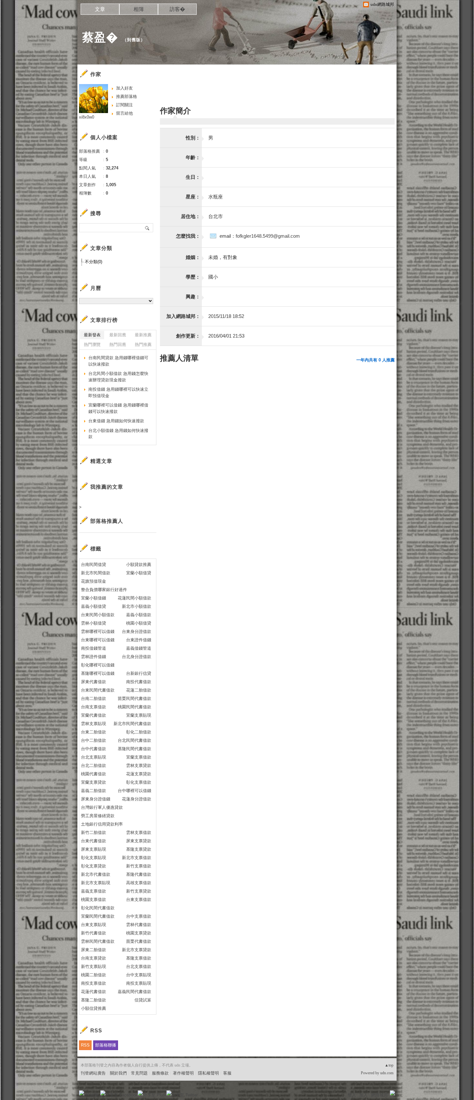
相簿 (138, 9)
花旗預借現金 (93, 581)
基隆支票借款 (138, 958)
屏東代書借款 (93, 681)
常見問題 (139, 1073)
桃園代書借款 (93, 773)
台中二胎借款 (93, 740)
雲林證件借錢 (93, 656)
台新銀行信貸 (138, 673)
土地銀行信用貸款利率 (102, 824)
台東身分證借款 (136, 631)
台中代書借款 (93, 748)
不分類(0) (93, 261)
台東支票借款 (138, 899)
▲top (389, 1065)
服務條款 (160, 1073)
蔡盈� (100, 37)
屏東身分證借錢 (95, 799)
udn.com (386, 1073)
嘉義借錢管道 (138, 648)
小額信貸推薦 (93, 1008)
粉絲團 (92, 1095)
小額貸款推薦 (138, 564)
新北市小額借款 (136, 606)
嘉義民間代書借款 (134, 991)
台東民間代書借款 (97, 690)
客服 (227, 1073)
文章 (100, 9)
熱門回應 (117, 344)
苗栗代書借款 (138, 941)
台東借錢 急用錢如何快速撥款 (116, 420)
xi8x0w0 (86, 117)
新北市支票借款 (136, 857)
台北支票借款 (138, 966)
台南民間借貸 (93, 564)
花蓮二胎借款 (138, 690)
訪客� (177, 9)
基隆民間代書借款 (134, 748)
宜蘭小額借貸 (138, 572)
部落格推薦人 (106, 521)
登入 (352, 1095)
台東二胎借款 (93, 732)
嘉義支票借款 (93, 891)
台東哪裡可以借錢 (97, 639)
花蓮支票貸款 (138, 773)
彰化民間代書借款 (97, 907)
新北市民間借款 (95, 572)
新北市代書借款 (95, 874)
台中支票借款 (138, 916)
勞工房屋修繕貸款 (97, 815)
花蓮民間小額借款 (134, 598)
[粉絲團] (81, 1092)
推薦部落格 (126, 96)
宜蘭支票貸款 (93, 782)
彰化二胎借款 (138, 732)
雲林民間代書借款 (97, 941)
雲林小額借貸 (93, 623)
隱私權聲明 (208, 1073)
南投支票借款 (93, 983)
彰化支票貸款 (93, 866)
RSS (85, 1045)
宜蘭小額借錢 (93, 598)
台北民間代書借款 (134, 740)
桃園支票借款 (93, 899)
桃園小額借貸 (138, 623)
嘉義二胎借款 (93, 790)
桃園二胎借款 (93, 974)
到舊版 (134, 39)
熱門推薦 (143, 344)
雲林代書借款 (138, 924)
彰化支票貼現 (93, 857)
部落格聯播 (105, 1045)
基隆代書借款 (138, 874)
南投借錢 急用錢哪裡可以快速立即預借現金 (118, 392)
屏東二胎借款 (93, 949)
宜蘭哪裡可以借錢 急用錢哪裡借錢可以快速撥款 (118, 408)
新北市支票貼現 (95, 882)
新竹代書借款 (93, 933)
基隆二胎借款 (93, 1000)
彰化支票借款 (138, 782)
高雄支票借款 (138, 882)
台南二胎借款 (93, 698)
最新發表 (92, 334)
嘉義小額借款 (138, 614)
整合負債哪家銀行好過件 (104, 589)
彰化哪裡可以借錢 (97, 665)
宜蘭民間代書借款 (97, 916)
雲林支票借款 (138, 832)
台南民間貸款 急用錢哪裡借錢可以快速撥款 (118, 361)
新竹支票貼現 (93, 966)
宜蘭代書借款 (93, 715)
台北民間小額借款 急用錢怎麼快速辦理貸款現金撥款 (118, 376)
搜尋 (147, 227)
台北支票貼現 (93, 757)
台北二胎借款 (93, 765)
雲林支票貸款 (138, 765)
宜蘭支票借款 (138, 757)
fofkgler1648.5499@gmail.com (268, 236)
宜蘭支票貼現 (138, 715)
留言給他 (124, 113)
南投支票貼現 (138, 983)
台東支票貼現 (93, 924)
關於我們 (118, 1073)
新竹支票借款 (138, 866)
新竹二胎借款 (93, 832)
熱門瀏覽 (92, 344)
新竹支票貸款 (138, 891)
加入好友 (124, 88)
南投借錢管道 (93, 648)
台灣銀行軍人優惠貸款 (102, 807)
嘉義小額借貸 (93, 606)
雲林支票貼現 (93, 723)
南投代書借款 (138, 681)
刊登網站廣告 (93, 1073)
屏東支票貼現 (93, 849)
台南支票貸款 (93, 958)
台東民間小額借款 (97, 614)
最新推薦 (143, 334)
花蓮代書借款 (93, 991)
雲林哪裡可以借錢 (97, 631)
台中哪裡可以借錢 (134, 790)
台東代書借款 (93, 840)
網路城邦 (379, 1095)
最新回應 (117, 334)
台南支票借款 (93, 706)
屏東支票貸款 (138, 840)
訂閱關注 (124, 104)
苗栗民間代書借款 (134, 698)
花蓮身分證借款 (136, 799)
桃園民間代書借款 (134, 706)
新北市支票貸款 (136, 949)
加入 (363, 1095)
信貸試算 (142, 1000)
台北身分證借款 (136, 656)
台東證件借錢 (138, 639)
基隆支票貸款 (138, 849)
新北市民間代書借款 (132, 723)
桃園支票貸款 (138, 933)
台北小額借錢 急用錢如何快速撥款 (118, 433)
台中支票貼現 (138, 974)
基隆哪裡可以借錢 (97, 673)
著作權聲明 (183, 1073)
